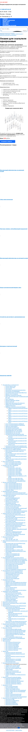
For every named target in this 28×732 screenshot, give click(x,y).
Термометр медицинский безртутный (16, 494)
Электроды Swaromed (11, 704)
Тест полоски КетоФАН (11, 644)
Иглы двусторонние (14, 609)
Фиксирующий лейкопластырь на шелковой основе (15, 520)
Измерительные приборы (10, 491)
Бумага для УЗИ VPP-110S (15, 478)
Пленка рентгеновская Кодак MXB (15, 631)
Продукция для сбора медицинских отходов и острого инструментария (16, 622)
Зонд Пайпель (9, 399)
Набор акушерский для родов (14, 573)
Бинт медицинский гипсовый (11, 461)
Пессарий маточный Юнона (13, 429)
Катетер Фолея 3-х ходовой (13, 660)
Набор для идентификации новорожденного (13, 405)
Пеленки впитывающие (12, 578)
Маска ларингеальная (11, 544)
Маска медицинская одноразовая (15, 563)
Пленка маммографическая (13, 629)
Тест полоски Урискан (11, 650)
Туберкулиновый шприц (12, 689)
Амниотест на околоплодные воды (15, 390)
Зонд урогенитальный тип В (13, 485)
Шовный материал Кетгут (12, 679)
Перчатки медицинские (10, 602)
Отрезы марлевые (10, 599)
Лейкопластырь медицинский (12, 513)
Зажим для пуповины (11, 394)
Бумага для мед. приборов (10, 465)
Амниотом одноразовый (12, 391)
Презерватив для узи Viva (12, 433)
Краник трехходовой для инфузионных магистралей (13, 505)
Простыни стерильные (12, 576)
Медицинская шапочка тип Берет (15, 561)
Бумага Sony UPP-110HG (15, 470)
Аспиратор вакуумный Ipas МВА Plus (16, 392)
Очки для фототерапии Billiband (14, 423)
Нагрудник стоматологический (14, 625)
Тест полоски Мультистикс (13, 642)
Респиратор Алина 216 (11, 566)
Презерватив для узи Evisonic (13, 431)
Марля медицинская (11, 598)
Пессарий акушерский (12, 427)
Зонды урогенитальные (9, 482)
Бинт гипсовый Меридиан (13, 464)
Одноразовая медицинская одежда (13, 557)
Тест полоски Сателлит (11, 647)
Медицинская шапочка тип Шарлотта (16, 560)
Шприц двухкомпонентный (13, 694)
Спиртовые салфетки (11, 600)
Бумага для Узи (9, 466)
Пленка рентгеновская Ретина (14, 633)
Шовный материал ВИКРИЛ (13, 678)
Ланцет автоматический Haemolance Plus (15, 614)
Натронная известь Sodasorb (13, 546)
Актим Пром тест (10, 387)
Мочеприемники (10, 661)
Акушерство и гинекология (11, 384)
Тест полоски (6, 641)
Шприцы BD (9, 692)
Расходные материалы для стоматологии (14, 624)
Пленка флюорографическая (13, 637)
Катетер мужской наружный (13, 652)
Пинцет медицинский (12, 670)
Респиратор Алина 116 (11, 565)
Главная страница (5, 34)
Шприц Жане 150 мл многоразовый (15, 690)
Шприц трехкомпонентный (13, 695)
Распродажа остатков (9, 25)
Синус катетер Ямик (11, 587)
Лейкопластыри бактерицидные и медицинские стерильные (15, 526)
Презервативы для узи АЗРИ (13, 430)
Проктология (6, 604)
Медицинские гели (8, 537)
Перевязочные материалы (10, 591)
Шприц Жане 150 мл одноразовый (15, 691)
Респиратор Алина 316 (11, 568)
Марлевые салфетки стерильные (14, 596)
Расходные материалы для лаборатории (14, 605)
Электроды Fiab (9, 699)
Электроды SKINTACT (11, 703)
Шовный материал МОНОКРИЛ (14, 681)
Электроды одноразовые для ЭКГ (12, 698)
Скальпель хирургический (13, 672)
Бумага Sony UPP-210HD (15, 474)
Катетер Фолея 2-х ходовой (13, 659)
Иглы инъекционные (11, 686)
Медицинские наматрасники (14, 572)
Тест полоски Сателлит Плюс (13, 648)
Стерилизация (7, 639)
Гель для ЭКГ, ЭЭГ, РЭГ (11, 539)
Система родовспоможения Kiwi (14, 434)
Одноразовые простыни (12, 574)
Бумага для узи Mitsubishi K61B (16, 481)
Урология (5, 651)
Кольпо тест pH (9, 401)
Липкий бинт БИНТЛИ (11, 535)
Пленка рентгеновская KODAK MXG (15, 630)
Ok (18, 727)
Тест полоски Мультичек (12, 643)
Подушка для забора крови (13, 509)
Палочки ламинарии (11, 426)
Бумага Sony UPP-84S (14, 472)
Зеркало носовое (10, 581)
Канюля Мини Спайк (11, 500)
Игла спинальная (10, 455)
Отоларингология (8, 579)
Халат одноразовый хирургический (15, 569)
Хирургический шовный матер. (12, 677)
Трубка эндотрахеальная (12, 553)
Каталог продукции (9, 20)
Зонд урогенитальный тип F (13, 488)
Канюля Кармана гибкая (12, 400)
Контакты (6, 22)
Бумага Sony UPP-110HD (15, 469)
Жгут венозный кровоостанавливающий (12, 497)
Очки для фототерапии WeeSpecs (15, 425)
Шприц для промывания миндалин (15, 590)
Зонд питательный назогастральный (16, 453)
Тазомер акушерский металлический (16, 447)
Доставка (6, 24)
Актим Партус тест (10, 386)
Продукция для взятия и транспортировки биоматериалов (15, 607)
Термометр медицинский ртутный (15, 492)
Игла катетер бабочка (11, 499)
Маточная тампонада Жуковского (15, 403)
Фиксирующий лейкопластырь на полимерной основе (15, 518)
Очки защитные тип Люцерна (14, 564)
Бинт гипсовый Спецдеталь (13, 462)
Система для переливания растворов (16, 511)
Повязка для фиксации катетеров (15, 534)
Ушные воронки (10, 589)
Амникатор (8, 388)
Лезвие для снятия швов (12, 665)
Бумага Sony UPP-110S (14, 468)
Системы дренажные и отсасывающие (14, 638)
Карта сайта (18, 730)
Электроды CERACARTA (12, 700)
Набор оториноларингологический (15, 583)
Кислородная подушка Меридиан (15, 543)
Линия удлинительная (12, 507)
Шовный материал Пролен (13, 682)
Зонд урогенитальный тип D (13, 487)
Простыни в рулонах (11, 577)
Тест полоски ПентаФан (12, 646)
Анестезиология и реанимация (12, 448)
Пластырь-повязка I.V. (11, 527)
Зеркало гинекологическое (13, 395)
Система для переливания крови (15, 512)
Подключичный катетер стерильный (16, 508)
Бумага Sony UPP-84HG (15, 473)
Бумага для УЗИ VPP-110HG (16, 479)
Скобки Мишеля (10, 673)
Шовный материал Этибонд (13, 683)
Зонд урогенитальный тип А (13, 483)
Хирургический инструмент (8, 35)
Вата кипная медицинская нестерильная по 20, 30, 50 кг (13, 593)
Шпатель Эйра (9, 490)
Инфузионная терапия (9, 495)
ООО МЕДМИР (3, 2)
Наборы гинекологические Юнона (15, 407)
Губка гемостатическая (11, 595)
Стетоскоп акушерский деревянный (16, 446)
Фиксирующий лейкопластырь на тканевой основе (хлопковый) (15, 523)
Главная (5, 19)
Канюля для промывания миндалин (15, 582)
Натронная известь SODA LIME (14, 550)
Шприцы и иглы (7, 685)
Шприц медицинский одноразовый (16, 696)
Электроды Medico (10, 702)
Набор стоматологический (13, 626)
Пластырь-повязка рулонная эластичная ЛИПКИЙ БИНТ (13, 532)
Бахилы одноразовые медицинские (15, 559)
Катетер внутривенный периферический (12, 502)
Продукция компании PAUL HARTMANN (14, 603)
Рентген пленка (7, 628)
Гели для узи (9, 538)
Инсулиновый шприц (11, 687)
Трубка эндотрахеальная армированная (12, 555)
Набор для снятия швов (12, 667)
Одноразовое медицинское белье (13, 570)
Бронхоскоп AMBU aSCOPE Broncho (15, 449)
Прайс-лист (6, 21)
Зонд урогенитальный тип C (13, 486)
